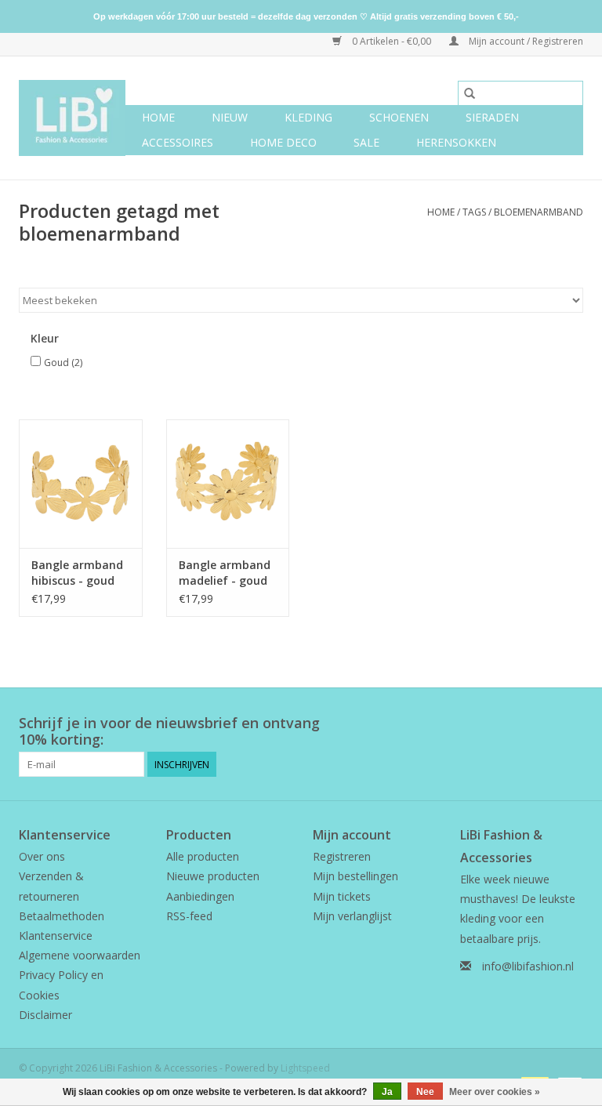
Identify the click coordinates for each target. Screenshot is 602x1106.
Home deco (283, 142)
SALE (366, 142)
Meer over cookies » (494, 1091)
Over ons (42, 856)
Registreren (342, 856)
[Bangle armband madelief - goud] (228, 484)
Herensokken (456, 142)
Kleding (308, 117)
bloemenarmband (538, 212)
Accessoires (177, 142)
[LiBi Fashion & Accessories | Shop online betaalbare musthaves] (72, 118)
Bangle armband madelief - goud (224, 572)
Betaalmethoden (61, 915)
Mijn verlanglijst (352, 915)
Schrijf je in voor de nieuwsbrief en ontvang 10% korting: (169, 731)
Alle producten (202, 856)
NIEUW (230, 117)
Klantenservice (55, 935)
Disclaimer (45, 1014)
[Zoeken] (469, 93)
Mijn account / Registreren (524, 41)
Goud (63, 362)
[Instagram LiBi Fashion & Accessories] (570, 723)
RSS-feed (189, 915)
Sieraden (492, 117)
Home (158, 117)
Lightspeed (305, 1068)
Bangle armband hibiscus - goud (77, 572)
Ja (387, 1091)
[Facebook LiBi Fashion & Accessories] (542, 723)
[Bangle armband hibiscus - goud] (81, 484)
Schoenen (399, 117)
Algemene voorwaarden (79, 955)
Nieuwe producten (212, 875)
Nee (425, 1091)
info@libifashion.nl (528, 966)
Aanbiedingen (200, 896)
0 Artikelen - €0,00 (391, 41)
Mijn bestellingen (355, 875)
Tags (474, 212)
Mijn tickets (342, 896)
